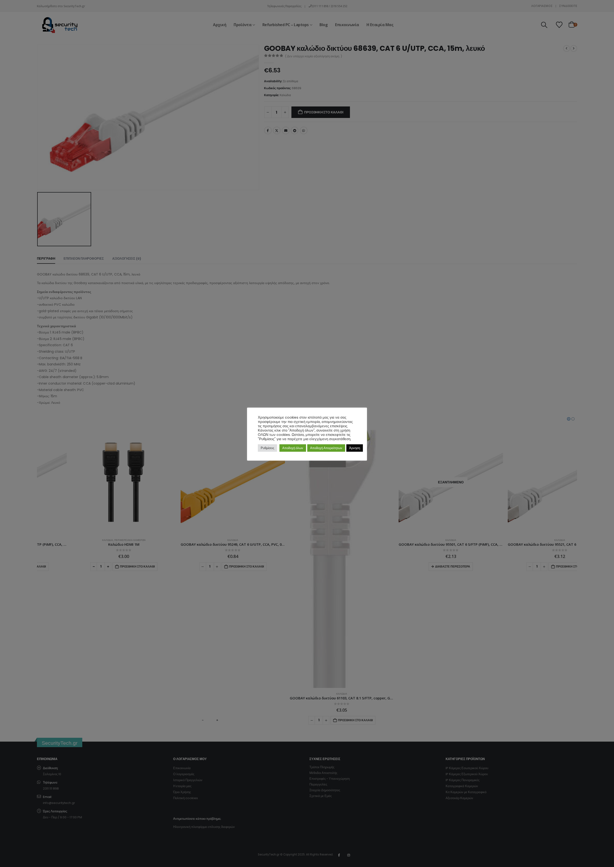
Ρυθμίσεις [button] (267, 448)
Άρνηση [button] (354, 448)
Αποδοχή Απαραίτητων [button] (326, 448)
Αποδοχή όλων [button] (292, 448)
